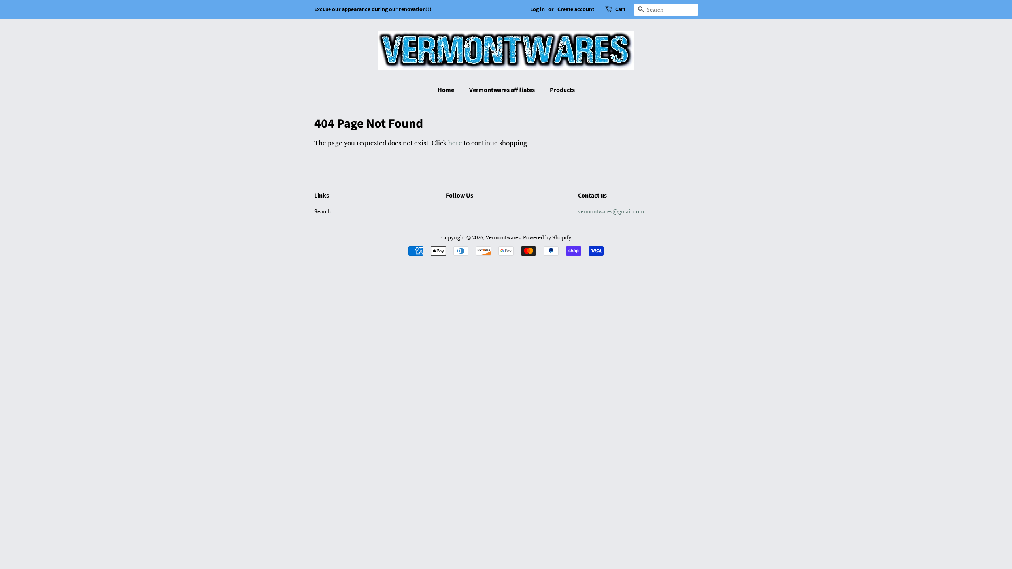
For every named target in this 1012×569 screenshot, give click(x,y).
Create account (575, 9)
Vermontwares (503, 237)
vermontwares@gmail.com (611, 211)
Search (322, 211)
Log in (537, 9)
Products (562, 90)
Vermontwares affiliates (502, 90)
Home (446, 90)
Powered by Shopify (547, 237)
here (455, 142)
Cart (620, 9)
